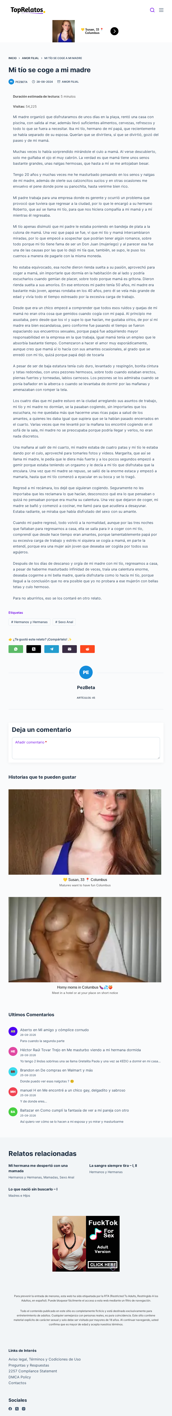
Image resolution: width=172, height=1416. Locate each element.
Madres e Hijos (19, 1195)
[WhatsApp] (16, 649)
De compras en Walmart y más (67, 1070)
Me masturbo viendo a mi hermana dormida (104, 1050)
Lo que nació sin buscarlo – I (33, 1189)
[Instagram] (23, 1408)
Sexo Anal (64, 622)
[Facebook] (10, 1408)
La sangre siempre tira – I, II (113, 1165)
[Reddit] (87, 649)
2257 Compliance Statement (33, 1371)
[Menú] (161, 10)
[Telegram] (51, 649)
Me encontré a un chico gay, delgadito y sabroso (83, 1090)
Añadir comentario (31, 742)
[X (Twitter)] (33, 649)
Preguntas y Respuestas (29, 1365)
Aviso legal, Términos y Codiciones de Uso (45, 1359)
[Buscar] (152, 10)
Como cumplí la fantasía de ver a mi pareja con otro (84, 1110)
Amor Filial (70, 81)
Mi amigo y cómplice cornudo (63, 1030)
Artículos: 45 (86, 697)
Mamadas (50, 1177)
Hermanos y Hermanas (29, 622)
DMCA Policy (20, 1377)
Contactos (17, 1383)
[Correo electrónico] (69, 649)
